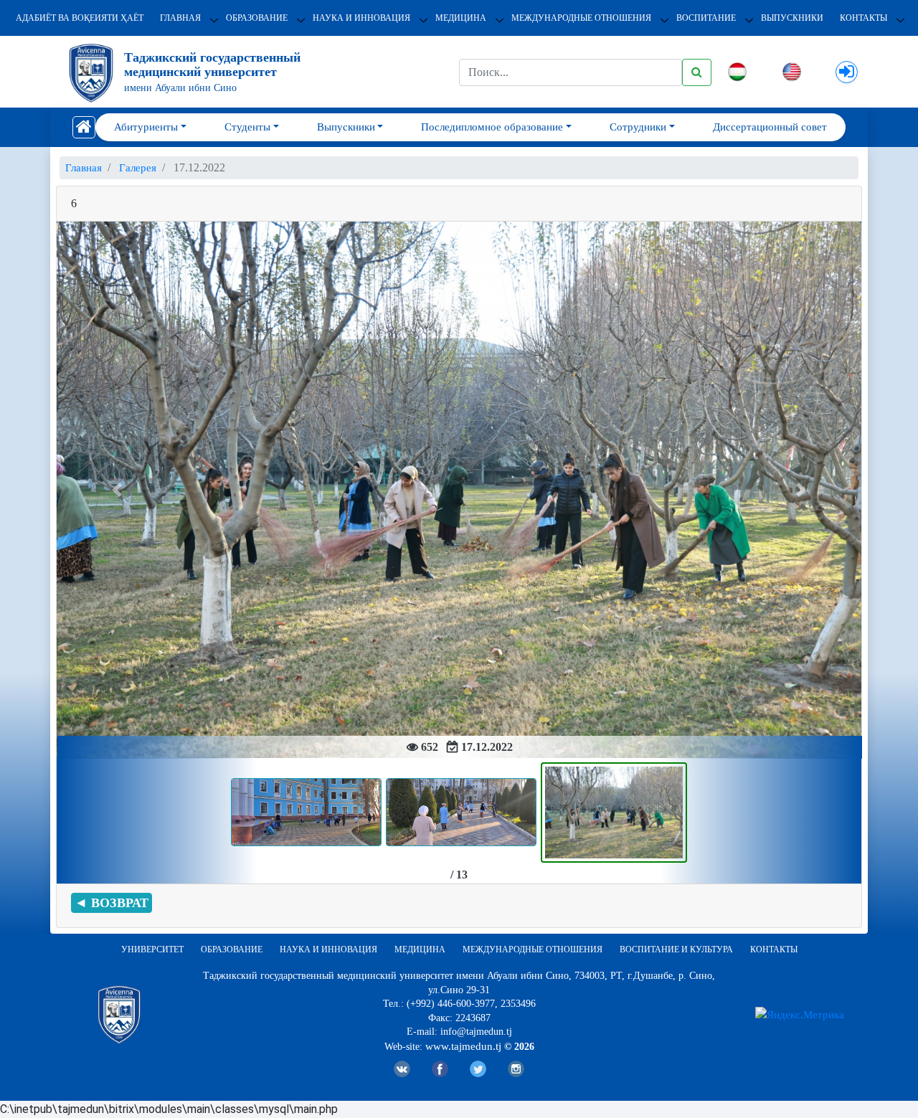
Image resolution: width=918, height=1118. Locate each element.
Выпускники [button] (346, 127)
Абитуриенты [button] (146, 127)
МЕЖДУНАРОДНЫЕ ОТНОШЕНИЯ (581, 18)
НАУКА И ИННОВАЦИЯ (361, 18)
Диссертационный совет (770, 127)
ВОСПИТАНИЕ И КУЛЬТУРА (676, 949)
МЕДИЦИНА (460, 18)
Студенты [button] (247, 127)
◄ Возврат (111, 903)
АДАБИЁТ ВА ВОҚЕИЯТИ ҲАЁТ (79, 18)
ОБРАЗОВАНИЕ (257, 18)
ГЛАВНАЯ (180, 18)
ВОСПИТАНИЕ (706, 18)
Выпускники (792, 18)
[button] (117, 490)
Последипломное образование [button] (492, 127)
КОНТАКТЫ (863, 18)
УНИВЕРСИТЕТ (152, 949)
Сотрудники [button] (638, 127)
